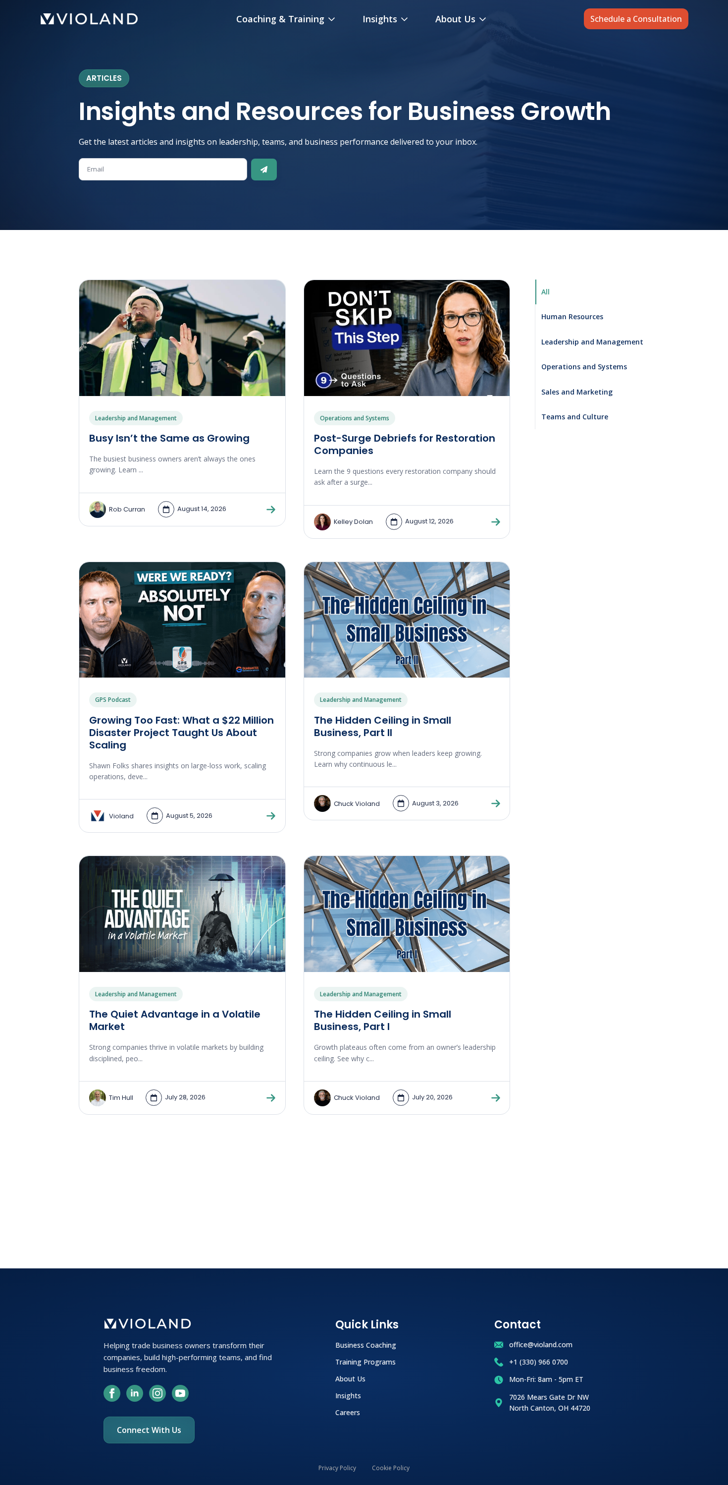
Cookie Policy (391, 1468)
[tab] (592, 292)
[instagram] (157, 1393)
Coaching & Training (280, 19)
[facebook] (112, 1393)
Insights (380, 19)
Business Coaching (365, 1344)
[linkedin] (134, 1393)
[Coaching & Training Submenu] (333, 18)
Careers (347, 1412)
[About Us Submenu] (484, 18)
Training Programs (365, 1361)
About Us (455, 19)
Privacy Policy (337, 1468)
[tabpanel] (294, 700)
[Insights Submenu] (406, 18)
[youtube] (180, 1393)
